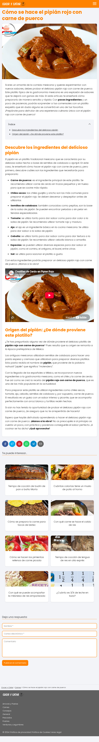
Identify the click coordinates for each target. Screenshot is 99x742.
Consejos (7, 710)
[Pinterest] (19, 444)
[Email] (41, 444)
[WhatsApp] (26, 444)
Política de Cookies (41, 732)
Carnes (6, 707)
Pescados (7, 717)
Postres (6, 721)
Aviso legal (56, 732)
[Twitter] (12, 444)
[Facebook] (5, 444)
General (6, 714)
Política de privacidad (20, 732)
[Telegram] (33, 444)
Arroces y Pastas (10, 704)
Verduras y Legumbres (13, 724)
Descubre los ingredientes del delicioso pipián (35, 130)
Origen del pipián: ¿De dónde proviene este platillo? (38, 134)
